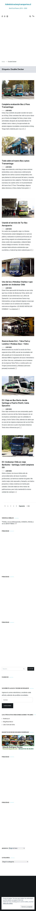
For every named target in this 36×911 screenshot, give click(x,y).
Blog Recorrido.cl (8, 721)
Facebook (5, 677)
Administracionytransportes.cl (18, 4)
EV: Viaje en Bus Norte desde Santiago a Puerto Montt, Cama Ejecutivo (15, 403)
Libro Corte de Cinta (9, 724)
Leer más (9, 110)
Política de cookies (8, 903)
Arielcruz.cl (6, 718)
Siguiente (22, 506)
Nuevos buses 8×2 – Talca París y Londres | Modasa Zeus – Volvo (16, 342)
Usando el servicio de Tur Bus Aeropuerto (14, 224)
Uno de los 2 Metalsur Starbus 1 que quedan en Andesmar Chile (17, 283)
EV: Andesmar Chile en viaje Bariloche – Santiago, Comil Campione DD (18, 464)
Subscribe (7, 705)
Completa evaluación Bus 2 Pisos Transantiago (16, 106)
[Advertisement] (18, 40)
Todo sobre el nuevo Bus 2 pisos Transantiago (15, 162)
